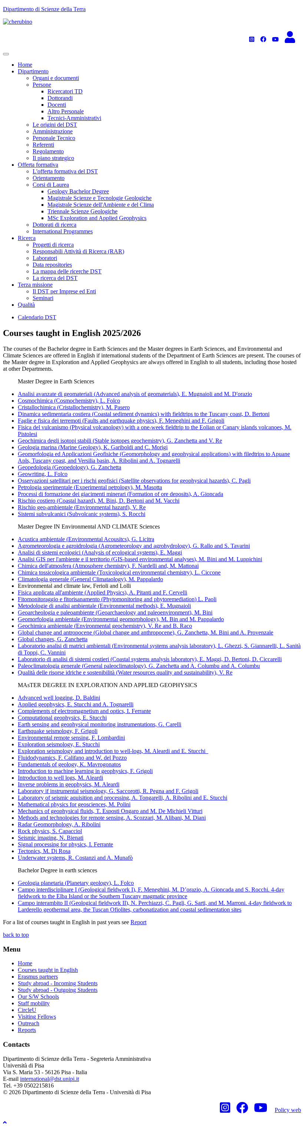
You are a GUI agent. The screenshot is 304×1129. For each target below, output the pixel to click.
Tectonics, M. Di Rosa (44, 851)
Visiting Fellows (37, 1016)
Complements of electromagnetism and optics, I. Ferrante (84, 711)
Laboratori (45, 258)
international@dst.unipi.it (49, 1079)
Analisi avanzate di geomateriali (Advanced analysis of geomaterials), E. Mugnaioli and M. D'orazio (135, 394)
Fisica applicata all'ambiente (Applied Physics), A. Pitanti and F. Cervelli (102, 592)
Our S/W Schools (38, 996)
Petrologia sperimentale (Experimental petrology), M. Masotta (90, 487)
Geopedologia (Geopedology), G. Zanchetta (69, 467)
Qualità (26, 305)
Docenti (56, 104)
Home (25, 64)
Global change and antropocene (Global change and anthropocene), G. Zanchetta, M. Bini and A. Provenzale (145, 632)
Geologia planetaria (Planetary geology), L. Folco (76, 883)
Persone (42, 84)
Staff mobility (34, 1003)
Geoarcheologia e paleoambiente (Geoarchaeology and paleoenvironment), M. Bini (115, 612)
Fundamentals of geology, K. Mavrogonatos (69, 764)
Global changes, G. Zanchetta (52, 639)
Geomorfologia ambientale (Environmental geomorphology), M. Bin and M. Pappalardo (121, 619)
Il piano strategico (53, 158)
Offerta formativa (38, 164)
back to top (16, 935)
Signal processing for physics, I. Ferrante (65, 844)
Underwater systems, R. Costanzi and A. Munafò (75, 858)
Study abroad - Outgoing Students (58, 990)
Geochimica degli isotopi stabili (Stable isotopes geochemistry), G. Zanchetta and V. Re (120, 440)
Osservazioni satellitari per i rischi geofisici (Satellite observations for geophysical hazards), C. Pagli (134, 480)
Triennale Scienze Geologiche (82, 211)
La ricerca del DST (55, 278)
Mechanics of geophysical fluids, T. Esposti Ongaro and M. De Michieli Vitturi (110, 811)
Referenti (43, 144)
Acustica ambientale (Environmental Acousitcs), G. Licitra (86, 539)
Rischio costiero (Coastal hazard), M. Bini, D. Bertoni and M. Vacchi (98, 500)
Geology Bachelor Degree (78, 191)
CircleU (27, 1010)
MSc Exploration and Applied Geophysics (96, 218)
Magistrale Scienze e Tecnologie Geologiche (99, 198)
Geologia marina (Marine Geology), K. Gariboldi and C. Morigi (93, 447)
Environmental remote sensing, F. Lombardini (71, 738)
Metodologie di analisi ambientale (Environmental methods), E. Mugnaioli (104, 606)
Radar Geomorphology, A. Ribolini (59, 824)
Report (138, 922)
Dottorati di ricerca (54, 225)
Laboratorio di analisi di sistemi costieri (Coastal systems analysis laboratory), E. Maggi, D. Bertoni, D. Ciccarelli (150, 659)
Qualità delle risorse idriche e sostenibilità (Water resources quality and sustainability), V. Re (125, 672)
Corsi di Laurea (51, 184)
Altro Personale (65, 111)
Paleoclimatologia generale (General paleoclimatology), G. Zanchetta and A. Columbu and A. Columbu (139, 666)
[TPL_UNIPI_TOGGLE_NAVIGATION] (6, 54)
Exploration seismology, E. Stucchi (59, 744)
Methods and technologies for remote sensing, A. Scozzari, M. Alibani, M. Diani (112, 818)
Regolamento (48, 151)
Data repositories (52, 265)
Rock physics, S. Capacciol (50, 831)
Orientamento (49, 178)
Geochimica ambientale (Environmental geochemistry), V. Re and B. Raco (105, 626)
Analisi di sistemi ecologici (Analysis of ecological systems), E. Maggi (100, 552)
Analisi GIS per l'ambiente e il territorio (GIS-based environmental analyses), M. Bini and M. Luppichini (140, 559)
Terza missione (35, 285)
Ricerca (27, 238)
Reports (27, 1030)
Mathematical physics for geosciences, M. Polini (74, 804)
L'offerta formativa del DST (65, 171)
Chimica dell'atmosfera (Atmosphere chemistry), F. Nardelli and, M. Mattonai (108, 566)
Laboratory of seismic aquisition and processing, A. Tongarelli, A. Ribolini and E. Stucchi (122, 798)
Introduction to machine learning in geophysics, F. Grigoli (85, 771)
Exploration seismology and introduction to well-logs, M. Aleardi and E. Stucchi (113, 751)
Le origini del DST (55, 124)
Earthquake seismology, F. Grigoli (58, 731)
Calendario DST (37, 317)
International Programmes (63, 231)
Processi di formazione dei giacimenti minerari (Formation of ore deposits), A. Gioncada (120, 494)
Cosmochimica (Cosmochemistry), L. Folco (69, 400)
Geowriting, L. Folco (42, 474)
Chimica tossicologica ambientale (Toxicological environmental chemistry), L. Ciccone (119, 572)
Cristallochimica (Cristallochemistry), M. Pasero (74, 407)
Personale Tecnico (54, 138)
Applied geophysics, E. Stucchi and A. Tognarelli (75, 704)
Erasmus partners (38, 976)
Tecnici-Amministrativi (74, 118)
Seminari (43, 298)
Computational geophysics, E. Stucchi (62, 718)
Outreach (28, 1023)
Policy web (288, 1110)
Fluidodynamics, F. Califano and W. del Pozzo (72, 758)
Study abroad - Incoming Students (58, 983)
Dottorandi (60, 98)
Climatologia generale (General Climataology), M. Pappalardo (90, 579)
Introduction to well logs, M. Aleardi (60, 778)
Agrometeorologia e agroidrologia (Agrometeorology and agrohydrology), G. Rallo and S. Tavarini (134, 546)
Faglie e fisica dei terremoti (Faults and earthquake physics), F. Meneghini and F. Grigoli (121, 420)
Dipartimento (33, 71)
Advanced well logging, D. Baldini (59, 698)
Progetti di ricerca (53, 245)
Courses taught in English (48, 970)
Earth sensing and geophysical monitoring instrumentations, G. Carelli (99, 724)
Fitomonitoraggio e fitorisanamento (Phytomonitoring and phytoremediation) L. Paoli (117, 599)
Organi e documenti (56, 78)
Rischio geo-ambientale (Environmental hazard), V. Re (82, 507)
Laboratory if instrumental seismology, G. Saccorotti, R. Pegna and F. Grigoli (108, 791)
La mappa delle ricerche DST (67, 271)
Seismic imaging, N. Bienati (50, 838)
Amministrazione (53, 131)
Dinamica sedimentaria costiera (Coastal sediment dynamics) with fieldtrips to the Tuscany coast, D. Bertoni (144, 414)
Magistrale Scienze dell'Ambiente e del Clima (100, 205)
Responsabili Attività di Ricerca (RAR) (78, 251)
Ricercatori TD (65, 91)
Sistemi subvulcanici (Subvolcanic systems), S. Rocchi (81, 514)
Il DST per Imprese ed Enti (64, 291)
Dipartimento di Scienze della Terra (44, 9)
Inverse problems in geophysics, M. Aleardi (68, 784)
